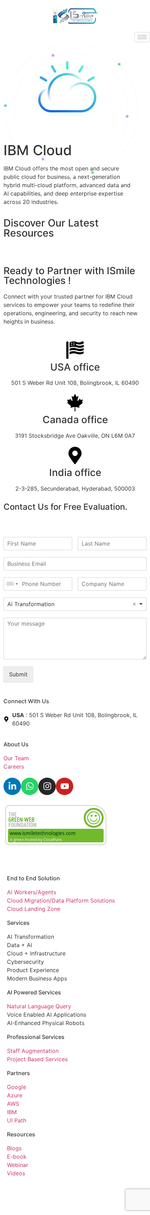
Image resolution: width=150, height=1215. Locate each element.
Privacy (17, 1188)
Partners (18, 1073)
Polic (34, 1188)
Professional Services (36, 1036)
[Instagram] (47, 786)
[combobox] (12, 584)
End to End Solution (33, 878)
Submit (18, 674)
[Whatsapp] (29, 786)
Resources (21, 1134)
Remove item (134, 604)
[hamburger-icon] (142, 37)
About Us (16, 744)
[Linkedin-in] (12, 786)
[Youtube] (64, 786)
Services (18, 922)
